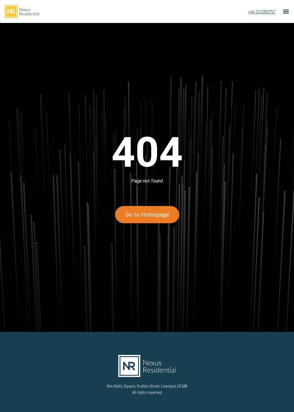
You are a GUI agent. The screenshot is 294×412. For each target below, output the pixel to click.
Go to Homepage (147, 214)
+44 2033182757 (261, 11)
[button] (286, 11)
